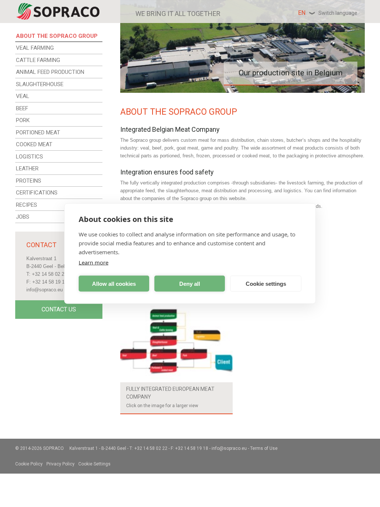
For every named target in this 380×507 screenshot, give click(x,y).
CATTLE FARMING (38, 60)
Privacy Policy (60, 464)
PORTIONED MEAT (38, 132)
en (327, 12)
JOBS (22, 216)
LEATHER (27, 168)
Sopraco (53, 448)
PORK (23, 120)
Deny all (189, 283)
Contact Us (59, 309)
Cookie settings (266, 283)
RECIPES (26, 205)
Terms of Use (264, 448)
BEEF (22, 108)
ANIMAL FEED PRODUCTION (50, 72)
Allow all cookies (114, 283)
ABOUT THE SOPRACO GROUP (57, 36)
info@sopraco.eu (44, 289)
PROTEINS (28, 180)
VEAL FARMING (35, 48)
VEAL (22, 96)
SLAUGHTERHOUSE (39, 84)
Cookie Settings (94, 464)
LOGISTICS (29, 156)
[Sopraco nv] (58, 11)
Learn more (93, 262)
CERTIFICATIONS (37, 192)
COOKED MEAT (34, 144)
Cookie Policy (29, 464)
